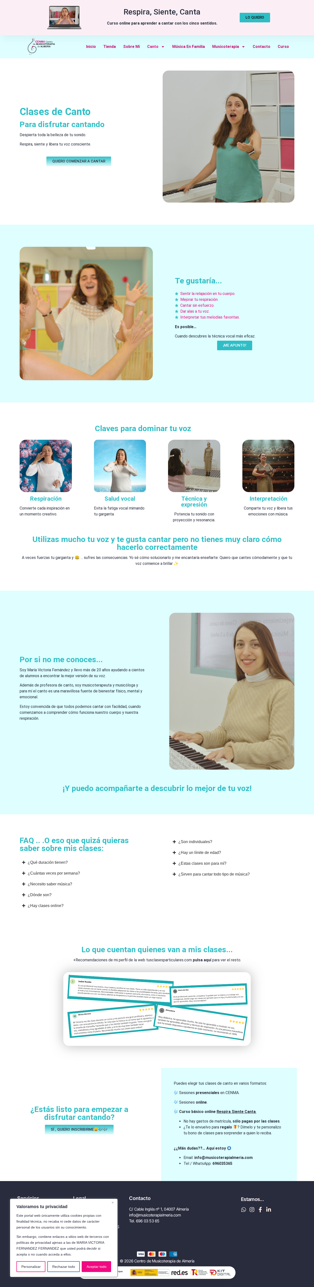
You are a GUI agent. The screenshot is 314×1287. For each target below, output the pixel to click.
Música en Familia (188, 46)
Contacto (261, 46)
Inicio (91, 46)
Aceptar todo (96, 1267)
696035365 (222, 1163)
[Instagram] (252, 1209)
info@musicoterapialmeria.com (223, 1157)
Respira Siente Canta (236, 1111)
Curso (283, 46)
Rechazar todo (63, 1267)
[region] (64, 1238)
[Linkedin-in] (268, 1209)
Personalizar (31, 1267)
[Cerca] (113, 1203)
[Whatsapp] (243, 1209)
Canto (152, 46)
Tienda (109, 46)
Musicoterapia (225, 46)
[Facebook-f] (260, 1209)
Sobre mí (131, 46)
